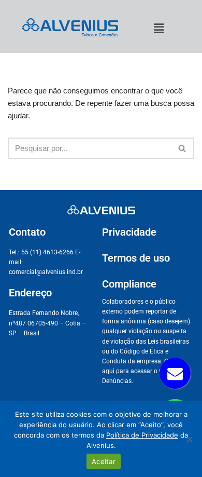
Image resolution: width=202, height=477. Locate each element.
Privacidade (129, 232)
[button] (158, 28)
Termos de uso (136, 258)
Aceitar (104, 461)
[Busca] (182, 148)
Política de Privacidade (142, 435)
